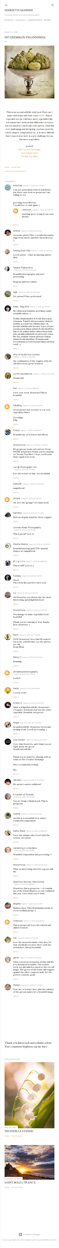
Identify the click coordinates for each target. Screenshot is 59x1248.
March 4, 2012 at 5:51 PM (33, 405)
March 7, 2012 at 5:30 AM (36, 865)
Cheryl (16, 430)
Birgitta (17, 903)
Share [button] (7, 167)
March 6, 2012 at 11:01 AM (31, 814)
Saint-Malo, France (20, 1182)
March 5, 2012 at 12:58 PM (36, 561)
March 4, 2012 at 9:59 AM (42, 251)
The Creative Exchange (29, 149)
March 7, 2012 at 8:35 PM (34, 921)
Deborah (17, 484)
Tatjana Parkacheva (23, 267)
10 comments (17, 1187)
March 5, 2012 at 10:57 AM (25, 530)
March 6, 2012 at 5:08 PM (36, 831)
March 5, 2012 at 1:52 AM (31, 498)
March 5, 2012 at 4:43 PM (29, 635)
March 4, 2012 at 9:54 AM (31, 231)
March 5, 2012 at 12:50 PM (39, 544)
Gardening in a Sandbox (25, 848)
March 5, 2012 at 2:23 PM (27, 593)
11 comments (16, 1136)
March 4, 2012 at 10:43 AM (25, 270)
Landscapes (34, 20)
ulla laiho (17, 780)
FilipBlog (17, 405)
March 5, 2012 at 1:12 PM (32, 576)
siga (15, 292)
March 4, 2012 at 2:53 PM (24, 357)
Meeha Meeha (20, 544)
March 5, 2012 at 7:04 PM (30, 723)
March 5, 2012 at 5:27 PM (32, 657)
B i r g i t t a (19, 561)
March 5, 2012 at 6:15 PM (30, 688)
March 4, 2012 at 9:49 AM (33, 185)
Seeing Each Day (21, 250)
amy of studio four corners (26, 354)
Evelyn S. (17, 703)
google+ (20, 20)
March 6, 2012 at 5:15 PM (24, 850)
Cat (15, 938)
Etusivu (9, 20)
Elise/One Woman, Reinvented (28, 882)
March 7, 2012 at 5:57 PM (24, 884)
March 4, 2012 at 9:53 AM (43, 210)
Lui (14, 593)
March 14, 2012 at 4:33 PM (31, 958)
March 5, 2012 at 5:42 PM (24, 674)
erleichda (17, 185)
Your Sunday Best (29, 153)
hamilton (17, 513)
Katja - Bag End (21, 306)
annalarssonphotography (25, 671)
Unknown (26, 209)
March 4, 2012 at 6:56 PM (31, 430)
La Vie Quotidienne (22, 374)
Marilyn (16, 985)
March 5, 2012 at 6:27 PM (33, 703)
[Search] (52, 4)
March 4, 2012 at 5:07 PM (44, 374)
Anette (16, 231)
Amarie (16, 498)
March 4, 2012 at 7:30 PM (37, 445)
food (12, 171)
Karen (16, 688)
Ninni (15, 635)
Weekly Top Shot (29, 156)
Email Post (15, 167)
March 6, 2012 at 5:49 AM (24, 797)
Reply (16, 225)
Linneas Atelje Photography (27, 527)
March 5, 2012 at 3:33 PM (36, 610)
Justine (16, 814)
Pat (15, 388)
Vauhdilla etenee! (19, 1131)
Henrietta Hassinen (19, 10)
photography (20, 171)
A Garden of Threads (23, 794)
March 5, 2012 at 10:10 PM (33, 780)
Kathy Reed (19, 831)
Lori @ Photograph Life (25, 467)
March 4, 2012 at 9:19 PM (24, 469)
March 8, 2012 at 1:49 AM (28, 938)
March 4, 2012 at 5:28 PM (28, 388)
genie (16, 957)
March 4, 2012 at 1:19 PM (40, 307)
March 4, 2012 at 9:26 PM (33, 484)
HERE (42, 115)
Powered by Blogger (31, 1234)
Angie (16, 722)
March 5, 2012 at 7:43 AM (33, 513)
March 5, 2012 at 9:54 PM (36, 740)
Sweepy (17, 576)
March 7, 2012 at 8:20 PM (32, 904)
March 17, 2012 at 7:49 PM (32, 985)
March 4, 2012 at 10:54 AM (29, 292)
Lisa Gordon (19, 739)
